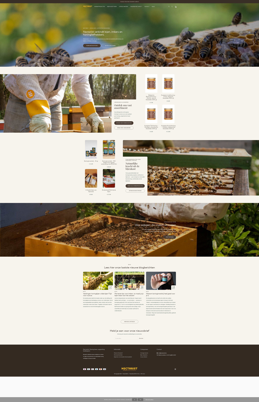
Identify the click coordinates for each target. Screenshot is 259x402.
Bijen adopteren (112, 6)
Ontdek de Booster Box (135, 190)
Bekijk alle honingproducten (135, 185)
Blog (153, 6)
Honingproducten (99, 6)
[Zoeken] (172, 6)
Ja (134, 399)
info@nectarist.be (162, 353)
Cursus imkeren (123, 6)
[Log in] (168, 6)
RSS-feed (143, 373)
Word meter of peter (91, 45)
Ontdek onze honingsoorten (123, 123)
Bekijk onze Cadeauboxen (123, 127)
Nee (140, 399)
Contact (146, 6)
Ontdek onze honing (110, 45)
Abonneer (141, 338)
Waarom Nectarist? (136, 6)
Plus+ (139, 373)
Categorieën (144, 349)
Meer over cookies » (150, 399)
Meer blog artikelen (129, 321)
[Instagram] (175, 369)
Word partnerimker (118, 355)
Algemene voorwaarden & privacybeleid (123, 356)
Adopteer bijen (170, 237)
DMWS (135, 373)
